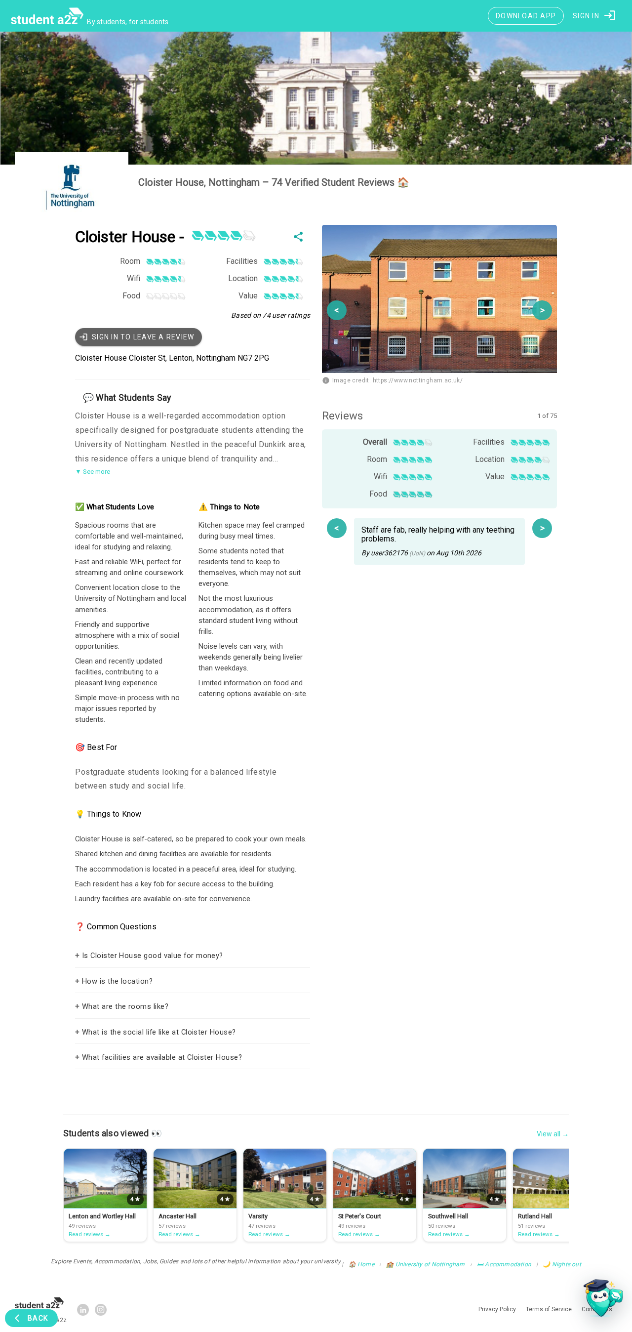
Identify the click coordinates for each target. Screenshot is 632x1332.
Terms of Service (389, 781)
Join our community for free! (316, 762)
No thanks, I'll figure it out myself (316, 802)
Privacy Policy (344, 781)
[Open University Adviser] (600, 1300)
